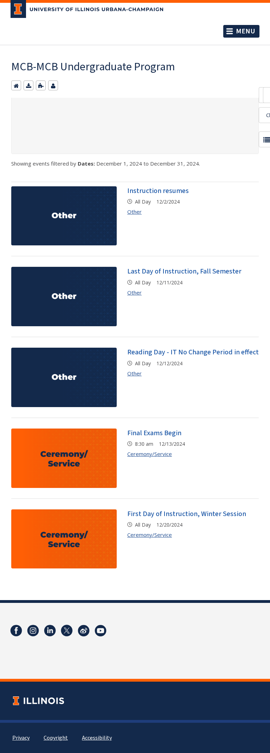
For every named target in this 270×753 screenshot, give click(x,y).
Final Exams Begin (154, 433)
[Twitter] (67, 630)
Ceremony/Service (149, 453)
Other (134, 211)
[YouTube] (100, 630)
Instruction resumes (158, 191)
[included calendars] (41, 85)
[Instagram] (33, 630)
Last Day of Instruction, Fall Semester (184, 271)
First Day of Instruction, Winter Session (186, 514)
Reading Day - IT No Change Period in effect (193, 352)
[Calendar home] (16, 85)
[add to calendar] (28, 85)
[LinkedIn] (50, 630)
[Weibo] (83, 630)
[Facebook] (16, 630)
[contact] (53, 85)
